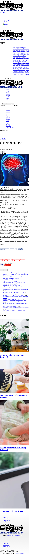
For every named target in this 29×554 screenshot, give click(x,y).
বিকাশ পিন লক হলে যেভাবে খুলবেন (9, 306)
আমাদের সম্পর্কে (6, 20)
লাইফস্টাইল (4, 139)
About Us (5, 517)
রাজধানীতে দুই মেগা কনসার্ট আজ (16, 56)
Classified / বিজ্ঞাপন (10, 127)
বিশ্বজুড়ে (8, 95)
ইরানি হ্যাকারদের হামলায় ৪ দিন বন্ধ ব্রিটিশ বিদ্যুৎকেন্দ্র (14, 282)
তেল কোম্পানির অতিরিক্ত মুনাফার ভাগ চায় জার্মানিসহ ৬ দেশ (15, 277)
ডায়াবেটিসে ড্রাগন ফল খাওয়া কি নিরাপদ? (11, 299)
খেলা (7, 99)
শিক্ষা (7, 123)
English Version (5, 103)
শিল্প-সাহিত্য (8, 126)
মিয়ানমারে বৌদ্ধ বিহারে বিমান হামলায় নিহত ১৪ (12, 285)
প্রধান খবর (8, 91)
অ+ (1, 152)
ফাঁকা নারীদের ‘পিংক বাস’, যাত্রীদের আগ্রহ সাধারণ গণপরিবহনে (15, 307)
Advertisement (6, 520)
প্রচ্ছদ (7, 89)
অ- (3, 152)
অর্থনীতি (7, 98)
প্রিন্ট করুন (3, 153)
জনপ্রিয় (5, 270)
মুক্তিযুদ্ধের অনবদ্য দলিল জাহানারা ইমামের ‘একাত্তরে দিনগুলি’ (15, 289)
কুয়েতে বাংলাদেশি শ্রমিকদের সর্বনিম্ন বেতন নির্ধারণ (13, 295)
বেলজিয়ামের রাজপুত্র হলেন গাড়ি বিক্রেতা (11, 284)
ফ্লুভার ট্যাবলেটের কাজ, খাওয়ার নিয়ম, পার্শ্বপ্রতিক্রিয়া (13, 292)
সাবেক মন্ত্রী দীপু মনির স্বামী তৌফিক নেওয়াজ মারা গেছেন (14, 310)
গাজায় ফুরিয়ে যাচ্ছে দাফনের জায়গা (10, 281)
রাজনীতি (7, 96)
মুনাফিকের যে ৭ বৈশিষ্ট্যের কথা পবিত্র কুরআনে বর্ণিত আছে (14, 300)
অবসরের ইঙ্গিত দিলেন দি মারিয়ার (16, 47)
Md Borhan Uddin (20, 553)
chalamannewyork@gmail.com (14, 535)
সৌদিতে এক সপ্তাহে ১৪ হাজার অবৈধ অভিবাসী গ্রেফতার (14, 287)
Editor (4, 521)
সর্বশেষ (2, 270)
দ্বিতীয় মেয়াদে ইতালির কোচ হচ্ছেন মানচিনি (18, 64)
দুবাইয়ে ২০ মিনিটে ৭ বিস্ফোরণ (16, 57)
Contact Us (6, 518)
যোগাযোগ (5, 21)
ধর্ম (6, 114)
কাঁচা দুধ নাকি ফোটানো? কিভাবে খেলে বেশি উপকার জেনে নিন (15, 303)
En (0, 12)
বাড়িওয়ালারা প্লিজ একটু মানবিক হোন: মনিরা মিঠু (19, 65)
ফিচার (7, 116)
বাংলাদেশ (8, 94)
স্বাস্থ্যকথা (8, 124)
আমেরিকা (8, 92)
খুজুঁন (16, 105)
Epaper (3, 12)
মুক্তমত (7, 120)
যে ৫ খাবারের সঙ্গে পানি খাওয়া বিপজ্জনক (11, 511)
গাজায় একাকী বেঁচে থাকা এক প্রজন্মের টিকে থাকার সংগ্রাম (14, 272)
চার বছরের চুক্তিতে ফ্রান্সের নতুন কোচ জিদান (19, 63)
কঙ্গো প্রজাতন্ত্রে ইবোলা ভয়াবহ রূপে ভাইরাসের (19, 50)
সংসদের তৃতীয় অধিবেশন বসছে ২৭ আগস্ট (18, 51)
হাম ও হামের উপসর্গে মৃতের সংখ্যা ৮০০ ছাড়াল (19, 70)
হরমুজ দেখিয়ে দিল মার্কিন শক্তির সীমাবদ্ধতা (11, 278)
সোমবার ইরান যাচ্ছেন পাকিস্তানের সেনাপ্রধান (12, 280)
